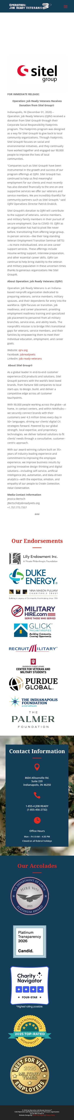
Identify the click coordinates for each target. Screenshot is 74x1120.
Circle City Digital (38, 1115)
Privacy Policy (50, 1115)
